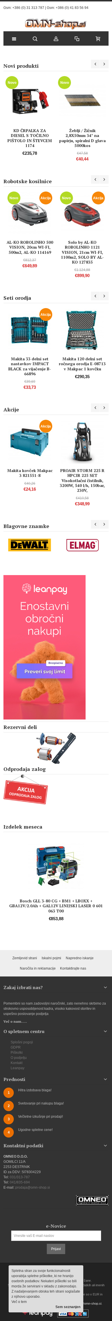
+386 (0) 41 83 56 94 (72, 8)
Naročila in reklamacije (38, 968)
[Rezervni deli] (56, 748)
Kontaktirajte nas (73, 968)
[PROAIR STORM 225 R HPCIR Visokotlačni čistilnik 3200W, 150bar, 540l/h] (82, 442)
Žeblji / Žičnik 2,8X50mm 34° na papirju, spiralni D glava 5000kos (82, 138)
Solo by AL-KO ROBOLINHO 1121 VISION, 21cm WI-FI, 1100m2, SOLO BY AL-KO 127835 (82, 252)
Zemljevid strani (24, 958)
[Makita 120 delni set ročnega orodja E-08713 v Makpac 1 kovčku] (82, 330)
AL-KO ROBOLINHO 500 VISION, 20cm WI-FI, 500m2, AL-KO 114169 (30, 247)
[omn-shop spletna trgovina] (56, 24)
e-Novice (56, 1226)
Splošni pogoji (22, 1042)
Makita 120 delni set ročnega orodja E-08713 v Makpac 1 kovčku (82, 363)
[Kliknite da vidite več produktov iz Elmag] (82, 545)
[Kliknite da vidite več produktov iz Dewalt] (29, 545)
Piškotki (17, 1053)
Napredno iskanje (80, 958)
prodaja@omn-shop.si (32, 1187)
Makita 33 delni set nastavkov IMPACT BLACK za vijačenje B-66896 (29, 366)
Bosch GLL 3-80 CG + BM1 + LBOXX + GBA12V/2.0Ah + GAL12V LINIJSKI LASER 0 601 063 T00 (56, 905)
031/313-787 (20, 1177)
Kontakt (16, 1063)
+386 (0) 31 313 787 (28, 8)
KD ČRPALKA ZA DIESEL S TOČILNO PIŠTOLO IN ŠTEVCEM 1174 (29, 138)
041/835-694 (20, 1182)
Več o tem (19, 1302)
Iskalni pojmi (51, 958)
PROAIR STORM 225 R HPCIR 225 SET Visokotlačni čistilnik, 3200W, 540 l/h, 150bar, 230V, (82, 480)
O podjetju (19, 1058)
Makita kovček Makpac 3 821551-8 (30, 473)
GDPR (16, 1047)
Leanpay (17, 1068)
